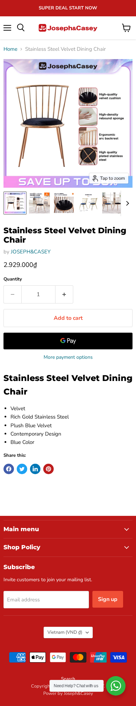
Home (10, 49)
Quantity (12, 279)
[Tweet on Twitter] (22, 469)
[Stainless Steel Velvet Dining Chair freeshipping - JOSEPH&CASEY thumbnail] (39, 203)
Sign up (108, 599)
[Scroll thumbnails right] (126, 203)
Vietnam (64, 632)
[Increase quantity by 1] (64, 294)
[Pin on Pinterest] (48, 469)
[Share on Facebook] (8, 469)
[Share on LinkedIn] (35, 469)
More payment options (68, 357)
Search (68, 679)
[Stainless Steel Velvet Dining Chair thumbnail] (15, 203)
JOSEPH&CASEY (31, 251)
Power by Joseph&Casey (68, 693)
